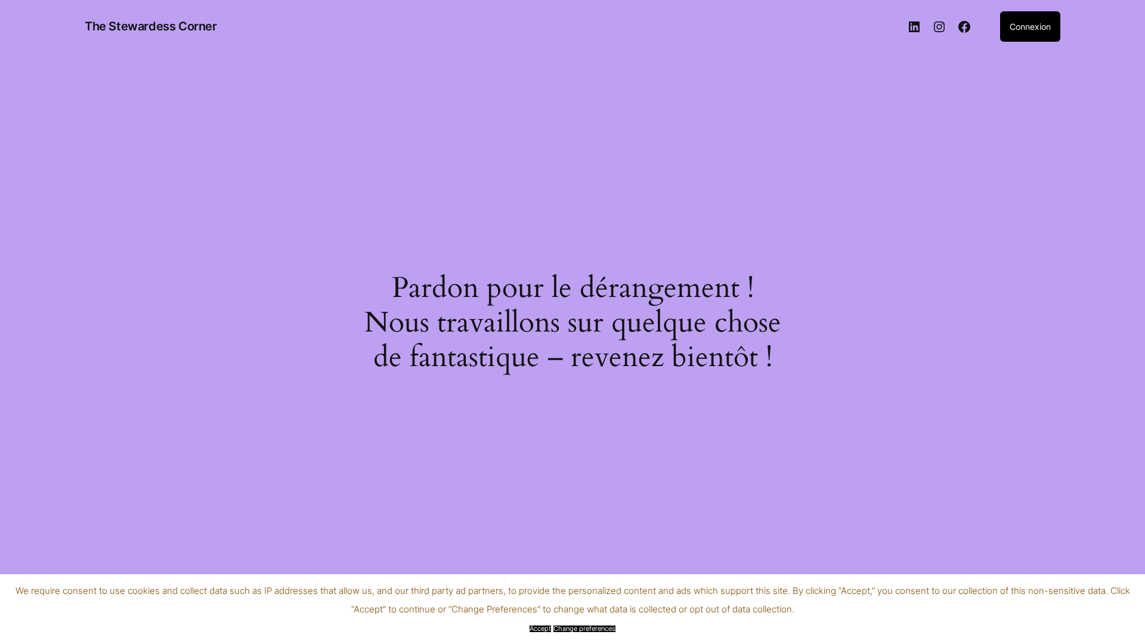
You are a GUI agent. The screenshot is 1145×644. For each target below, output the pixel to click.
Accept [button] (540, 629)
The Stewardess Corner (151, 26)
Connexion (1030, 26)
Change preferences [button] (584, 629)
